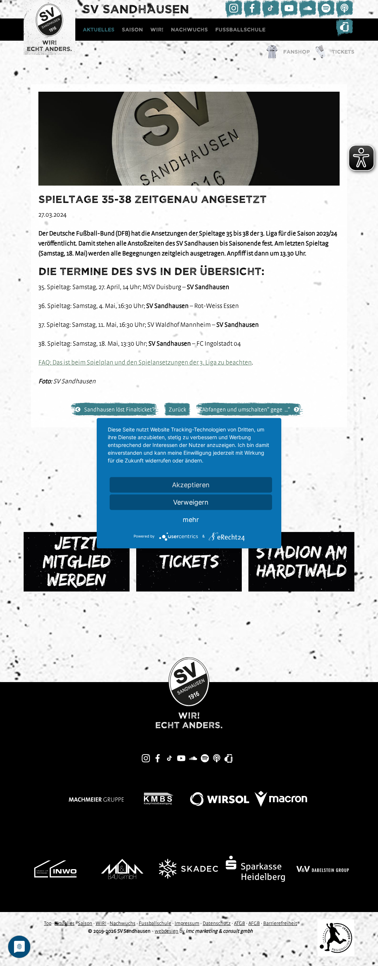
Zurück (177, 409)
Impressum (187, 923)
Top (47, 923)
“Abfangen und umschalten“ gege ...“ (245, 409)
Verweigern (191, 502)
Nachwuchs (189, 29)
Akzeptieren (191, 484)
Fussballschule (240, 29)
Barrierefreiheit (280, 923)
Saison (132, 29)
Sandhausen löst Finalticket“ (119, 409)
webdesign (166, 931)
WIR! (157, 29)
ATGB (239, 923)
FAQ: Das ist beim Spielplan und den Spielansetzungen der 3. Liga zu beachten (145, 362)
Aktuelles (98, 29)
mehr (191, 519)
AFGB (254, 923)
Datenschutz (217, 923)
